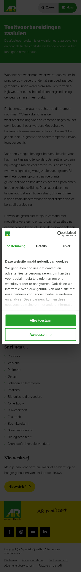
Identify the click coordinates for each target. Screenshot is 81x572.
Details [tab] (41, 246)
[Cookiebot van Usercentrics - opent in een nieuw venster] (57, 234)
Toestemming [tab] (15, 246)
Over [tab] (66, 246)
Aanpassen (38, 334)
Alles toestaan (40, 320)
